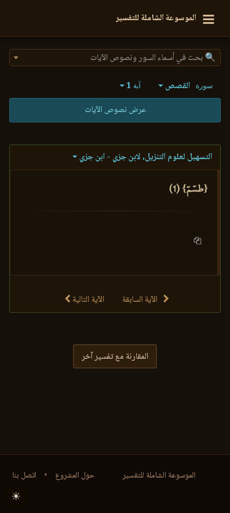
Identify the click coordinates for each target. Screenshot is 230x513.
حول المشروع (74, 475)
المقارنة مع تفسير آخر (115, 357)
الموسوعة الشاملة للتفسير (159, 475)
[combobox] (115, 57)
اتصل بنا (24, 475)
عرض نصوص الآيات (115, 110)
